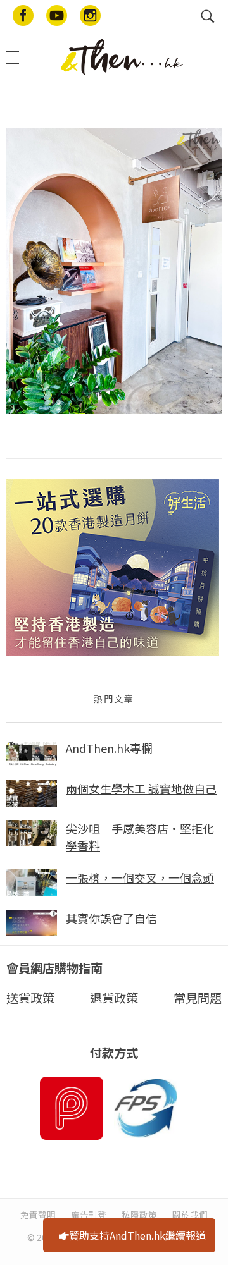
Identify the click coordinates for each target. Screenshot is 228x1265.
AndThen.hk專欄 (109, 748)
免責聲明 (38, 1214)
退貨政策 (114, 997)
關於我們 (190, 1214)
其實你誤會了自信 (111, 918)
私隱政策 (139, 1214)
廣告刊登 (88, 1214)
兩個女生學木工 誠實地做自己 (141, 788)
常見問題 (198, 997)
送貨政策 (30, 997)
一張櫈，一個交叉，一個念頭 (140, 877)
